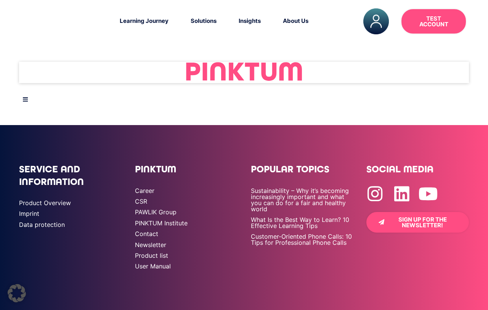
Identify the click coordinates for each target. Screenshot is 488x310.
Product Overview (45, 203)
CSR (141, 201)
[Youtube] (428, 193)
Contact (146, 234)
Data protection (42, 224)
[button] (17, 293)
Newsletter (150, 245)
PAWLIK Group (156, 212)
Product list (151, 255)
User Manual (153, 266)
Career (144, 190)
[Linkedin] (401, 193)
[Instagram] (375, 193)
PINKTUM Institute (161, 223)
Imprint (29, 213)
